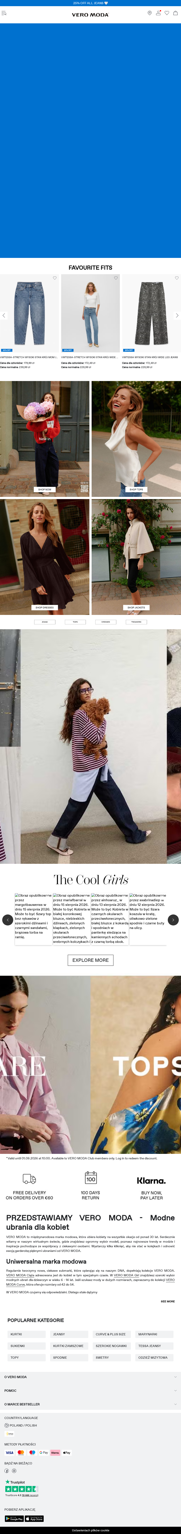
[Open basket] (175, 13)
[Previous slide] (4, 316)
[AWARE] (67, 1063)
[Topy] (136, 468)
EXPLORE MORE (90, 960)
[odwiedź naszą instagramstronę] (14, 1472)
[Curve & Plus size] (158, 1063)
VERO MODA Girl (126, 1275)
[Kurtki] (136, 586)
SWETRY (102, 1357)
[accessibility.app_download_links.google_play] (14, 1521)
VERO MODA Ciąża (20, 1275)
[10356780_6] (136, 410)
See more (168, 1301)
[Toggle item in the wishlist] (54, 278)
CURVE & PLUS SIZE (111, 1334)
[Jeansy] (90, 140)
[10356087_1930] (44, 528)
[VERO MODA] (90, 15)
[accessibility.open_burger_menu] (4, 14)
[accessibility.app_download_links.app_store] (34, 1521)
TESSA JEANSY (149, 1346)
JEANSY (59, 1334)
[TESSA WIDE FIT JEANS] (90, 746)
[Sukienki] (44, 586)
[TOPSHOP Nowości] (113, 1063)
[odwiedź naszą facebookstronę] (6, 1472)
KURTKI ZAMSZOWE (68, 1346)
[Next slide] (177, 316)
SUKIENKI (18, 1346)
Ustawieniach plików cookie (90, 1530)
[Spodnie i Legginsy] (136, 622)
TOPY (15, 1357)
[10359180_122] (136, 528)
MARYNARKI (147, 1334)
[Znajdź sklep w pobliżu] (149, 14)
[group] (29, 324)
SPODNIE (60, 1357)
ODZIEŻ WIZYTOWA (153, 1357)
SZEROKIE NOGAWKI (111, 1346)
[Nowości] (44, 439)
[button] (29, 313)
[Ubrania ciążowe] (22, 1063)
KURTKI (16, 1334)
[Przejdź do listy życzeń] (167, 14)
